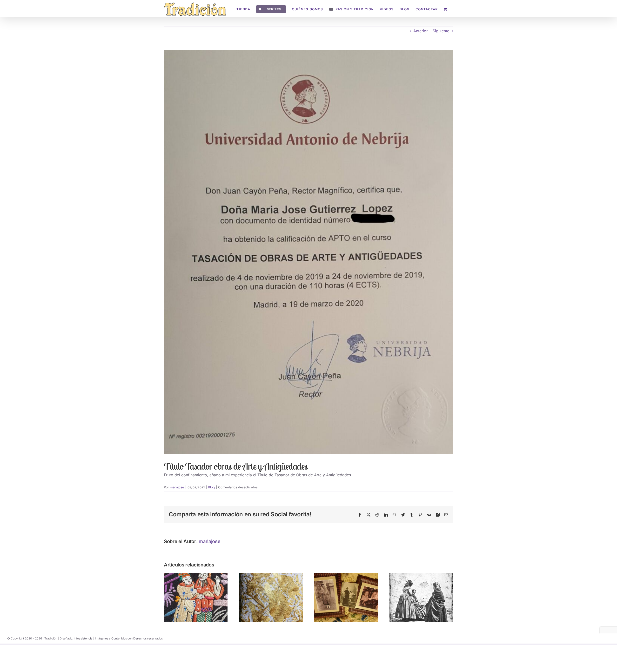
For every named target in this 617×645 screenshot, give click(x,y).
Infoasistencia (83, 638)
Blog (211, 487)
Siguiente (441, 30)
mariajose (177, 487)
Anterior (420, 30)
